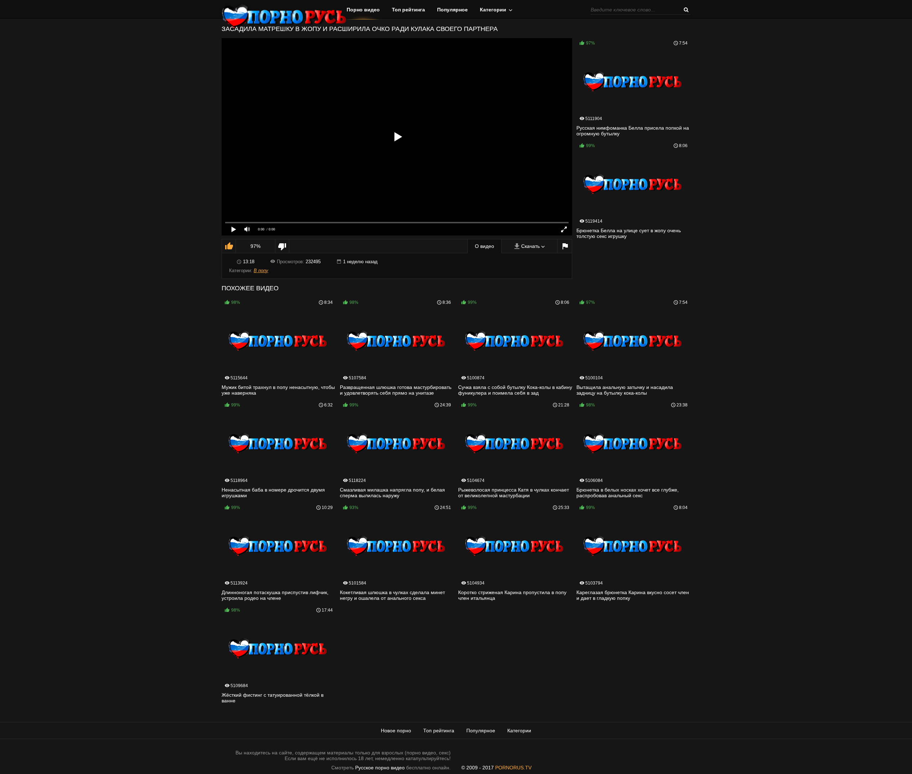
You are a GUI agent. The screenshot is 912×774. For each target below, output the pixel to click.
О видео (484, 246)
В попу (261, 270)
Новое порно (396, 730)
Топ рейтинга (408, 9)
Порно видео (363, 9)
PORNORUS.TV (513, 767)
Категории (493, 9)
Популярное (452, 9)
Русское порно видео (380, 767)
